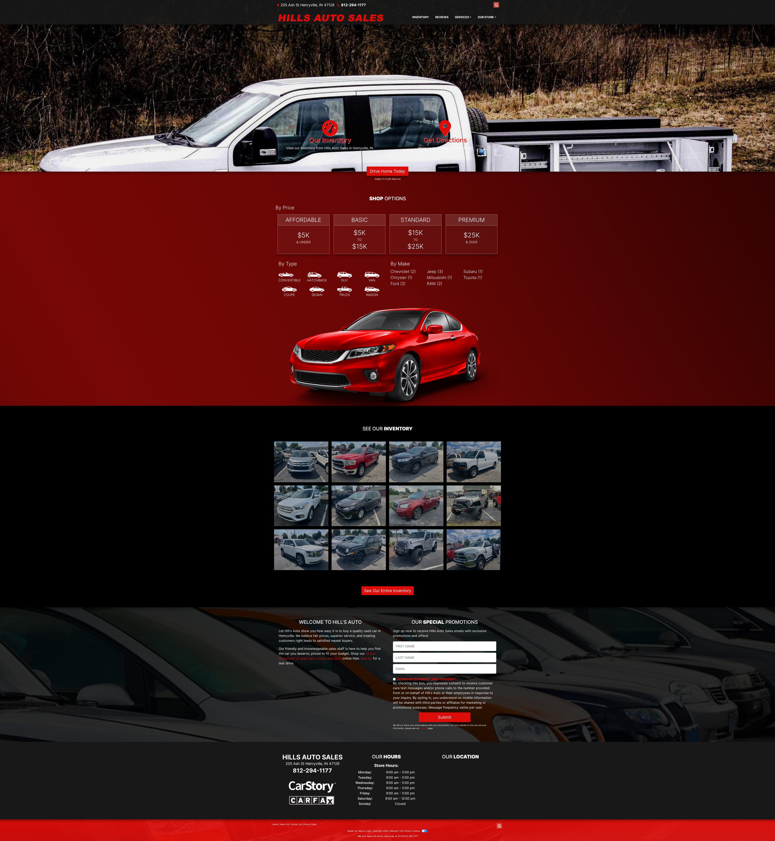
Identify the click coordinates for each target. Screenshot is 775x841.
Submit (444, 717)
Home (275, 824)
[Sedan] (316, 291)
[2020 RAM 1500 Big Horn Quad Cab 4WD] (359, 461)
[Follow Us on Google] (496, 5)
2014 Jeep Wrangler (416, 533)
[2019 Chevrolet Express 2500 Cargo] (474, 461)
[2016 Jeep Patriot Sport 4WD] (359, 549)
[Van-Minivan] (371, 277)
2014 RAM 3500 (473, 533)
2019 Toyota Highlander (416, 445)
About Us (284, 824)
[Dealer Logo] (342, 17)
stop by (366, 658)
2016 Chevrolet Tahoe (301, 533)
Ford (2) (398, 283)
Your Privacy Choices (410, 831)
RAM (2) (434, 283)
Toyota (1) (472, 277)
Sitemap (394, 831)
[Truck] (344, 291)
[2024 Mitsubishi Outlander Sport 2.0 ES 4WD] (301, 461)
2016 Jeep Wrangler (474, 489)
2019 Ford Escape (301, 489)
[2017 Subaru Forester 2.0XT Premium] (416, 506)
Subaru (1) (473, 271)
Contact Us (296, 824)
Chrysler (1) (401, 277)
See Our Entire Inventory (387, 590)
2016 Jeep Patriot (359, 533)
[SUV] (344, 277)
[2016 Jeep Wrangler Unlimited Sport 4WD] (474, 506)
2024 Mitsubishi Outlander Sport (301, 447)
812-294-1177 (353, 5)
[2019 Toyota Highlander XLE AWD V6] (416, 461)
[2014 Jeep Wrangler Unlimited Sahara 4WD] (416, 549)
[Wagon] (371, 291)
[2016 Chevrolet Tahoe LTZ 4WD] (301, 549)
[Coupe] (289, 291)
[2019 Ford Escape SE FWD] (301, 506)
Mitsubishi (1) (439, 277)
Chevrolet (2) (403, 271)
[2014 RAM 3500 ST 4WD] (474, 549)
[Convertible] (290, 277)
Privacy (423, 728)
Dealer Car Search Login (359, 831)
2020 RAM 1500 (358, 445)
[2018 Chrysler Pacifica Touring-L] (359, 506)
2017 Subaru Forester (416, 489)
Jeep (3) (435, 271)
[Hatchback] (317, 277)
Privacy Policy (310, 824)
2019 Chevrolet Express (473, 445)
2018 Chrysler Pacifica (358, 489)
